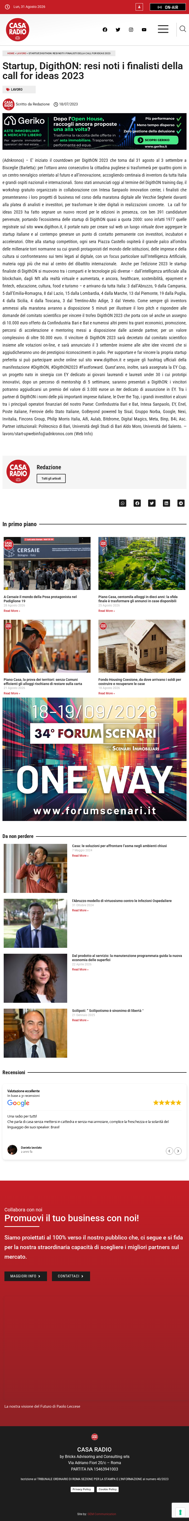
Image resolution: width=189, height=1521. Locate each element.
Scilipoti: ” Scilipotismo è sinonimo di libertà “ (107, 1011)
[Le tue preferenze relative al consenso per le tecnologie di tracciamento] (180, 1512)
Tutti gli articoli (51, 478)
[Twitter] (118, 29)
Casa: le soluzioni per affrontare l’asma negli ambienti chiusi (119, 846)
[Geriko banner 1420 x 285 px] (94, 148)
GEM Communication (102, 1514)
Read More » (12, 611)
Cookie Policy (108, 1489)
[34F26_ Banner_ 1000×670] (94, 819)
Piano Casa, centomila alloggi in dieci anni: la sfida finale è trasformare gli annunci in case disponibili (138, 599)
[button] (122, 503)
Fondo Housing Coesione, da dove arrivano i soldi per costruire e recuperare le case (139, 682)
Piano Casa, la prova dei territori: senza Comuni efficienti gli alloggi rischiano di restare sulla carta (43, 682)
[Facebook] (105, 29)
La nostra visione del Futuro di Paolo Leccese (42, 1406)
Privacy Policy (82, 1489)
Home (11, 53)
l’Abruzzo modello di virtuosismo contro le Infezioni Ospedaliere (122, 901)
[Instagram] (131, 29)
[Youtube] (144, 29)
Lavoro (21, 53)
